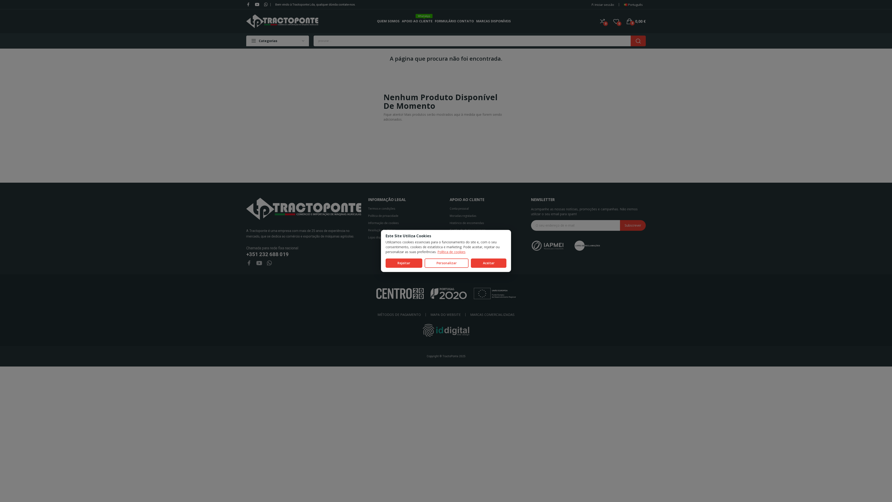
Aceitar (489, 263)
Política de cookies (451, 252)
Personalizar (446, 263)
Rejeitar (403, 263)
